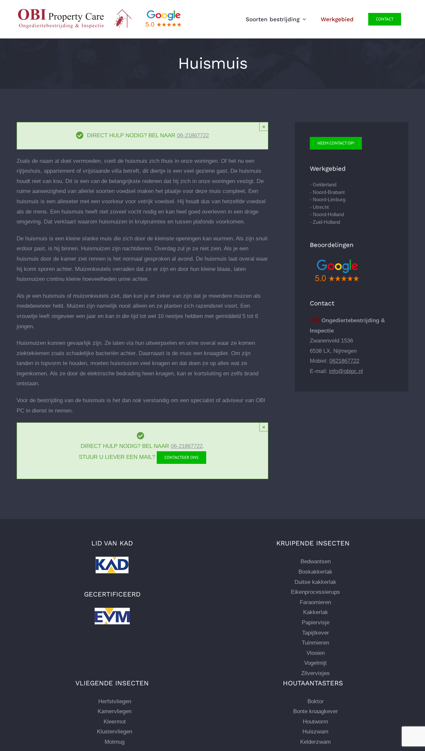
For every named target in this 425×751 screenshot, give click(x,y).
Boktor (315, 701)
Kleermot (115, 722)
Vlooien (315, 653)
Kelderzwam (315, 742)
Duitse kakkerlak (315, 582)
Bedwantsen (315, 561)
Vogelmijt (315, 663)
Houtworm (315, 722)
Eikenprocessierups (315, 592)
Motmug (115, 742)
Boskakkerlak (315, 572)
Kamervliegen (114, 711)
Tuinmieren (315, 643)
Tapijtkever (315, 633)
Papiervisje (315, 622)
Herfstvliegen (114, 701)
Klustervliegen (114, 731)
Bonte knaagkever (315, 711)
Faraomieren (315, 602)
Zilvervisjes (315, 673)
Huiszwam (315, 731)
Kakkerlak (315, 612)
